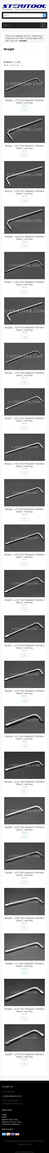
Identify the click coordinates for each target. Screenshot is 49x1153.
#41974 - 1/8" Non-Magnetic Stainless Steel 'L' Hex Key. (24, 510)
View (24, 110)
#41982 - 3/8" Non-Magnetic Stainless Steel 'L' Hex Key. (24, 873)
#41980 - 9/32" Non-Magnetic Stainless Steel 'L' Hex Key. (24, 782)
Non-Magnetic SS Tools (21, 36)
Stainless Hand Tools (10, 1119)
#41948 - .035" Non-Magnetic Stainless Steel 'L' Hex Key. (24, 237)
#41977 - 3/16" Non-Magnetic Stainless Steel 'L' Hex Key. (24, 646)
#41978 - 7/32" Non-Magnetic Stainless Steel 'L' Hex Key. (24, 692)
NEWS (4, 1117)
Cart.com (31, 1152)
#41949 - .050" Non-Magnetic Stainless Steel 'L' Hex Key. (24, 328)
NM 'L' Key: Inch (11, 41)
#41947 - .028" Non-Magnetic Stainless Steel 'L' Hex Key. (24, 146)
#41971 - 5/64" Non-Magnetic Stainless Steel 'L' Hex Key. (24, 283)
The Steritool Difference (11, 1124)
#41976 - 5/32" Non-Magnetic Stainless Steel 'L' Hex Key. (24, 601)
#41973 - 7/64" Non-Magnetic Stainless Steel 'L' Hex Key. (24, 464)
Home (7, 36)
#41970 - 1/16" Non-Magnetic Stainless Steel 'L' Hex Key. (24, 192)
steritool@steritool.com (13, 1096)
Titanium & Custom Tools (11, 1122)
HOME (4, 1115)
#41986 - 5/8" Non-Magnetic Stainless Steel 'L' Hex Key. (24, 1055)
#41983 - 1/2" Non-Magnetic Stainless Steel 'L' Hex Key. (24, 964)
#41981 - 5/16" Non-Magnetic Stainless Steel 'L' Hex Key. (24, 828)
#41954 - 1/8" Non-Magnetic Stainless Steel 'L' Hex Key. (24, 101)
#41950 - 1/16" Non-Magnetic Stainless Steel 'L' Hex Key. (24, 374)
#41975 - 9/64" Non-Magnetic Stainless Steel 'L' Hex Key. (24, 555)
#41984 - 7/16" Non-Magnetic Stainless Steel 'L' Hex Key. (24, 919)
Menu (6, 25)
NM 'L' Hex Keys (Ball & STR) (31, 38)
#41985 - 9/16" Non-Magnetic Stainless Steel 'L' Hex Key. (24, 1010)
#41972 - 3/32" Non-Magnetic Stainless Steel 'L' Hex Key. (24, 419)
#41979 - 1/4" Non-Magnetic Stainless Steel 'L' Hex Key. (24, 737)
